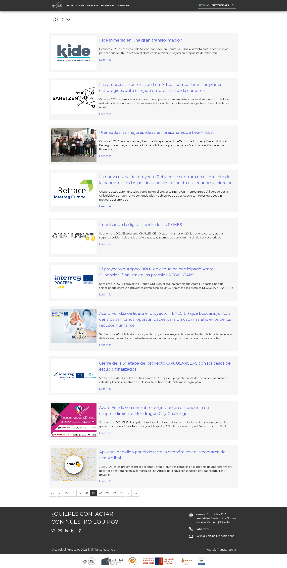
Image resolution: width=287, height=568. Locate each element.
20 (100, 493)
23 (121, 493)
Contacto (123, 5)
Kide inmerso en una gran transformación (140, 40)
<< (52, 493)
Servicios (92, 5)
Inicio (69, 5)
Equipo (79, 5)
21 (107, 493)
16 (73, 493)
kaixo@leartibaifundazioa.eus (215, 536)
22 (114, 493)
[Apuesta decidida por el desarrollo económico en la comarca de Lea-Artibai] (73, 464)
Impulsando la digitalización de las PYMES (140, 224)
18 (86, 493)
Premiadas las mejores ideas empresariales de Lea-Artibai (156, 132)
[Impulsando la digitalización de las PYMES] (73, 237)
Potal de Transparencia (220, 549)
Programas (107, 5)
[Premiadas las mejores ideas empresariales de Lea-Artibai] (73, 144)
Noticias (204, 5)
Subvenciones (220, 5)
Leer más (105, 59)
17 (80, 493)
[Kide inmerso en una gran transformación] (73, 52)
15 (66, 493)
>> (135, 493)
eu (233, 5)
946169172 (202, 529)
